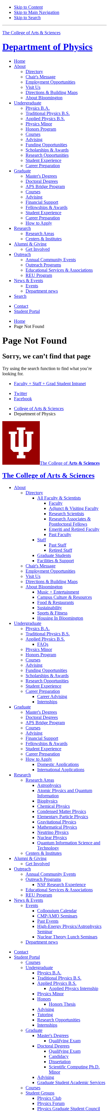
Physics (47, 47)
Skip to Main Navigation (36, 12)
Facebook (23, 398)
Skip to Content (28, 7)
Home (19, 61)
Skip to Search (27, 17)
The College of (70, 463)
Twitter (20, 393)
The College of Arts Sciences (31, 32)
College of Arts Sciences (39, 408)
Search (20, 296)
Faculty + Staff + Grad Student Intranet (50, 383)
